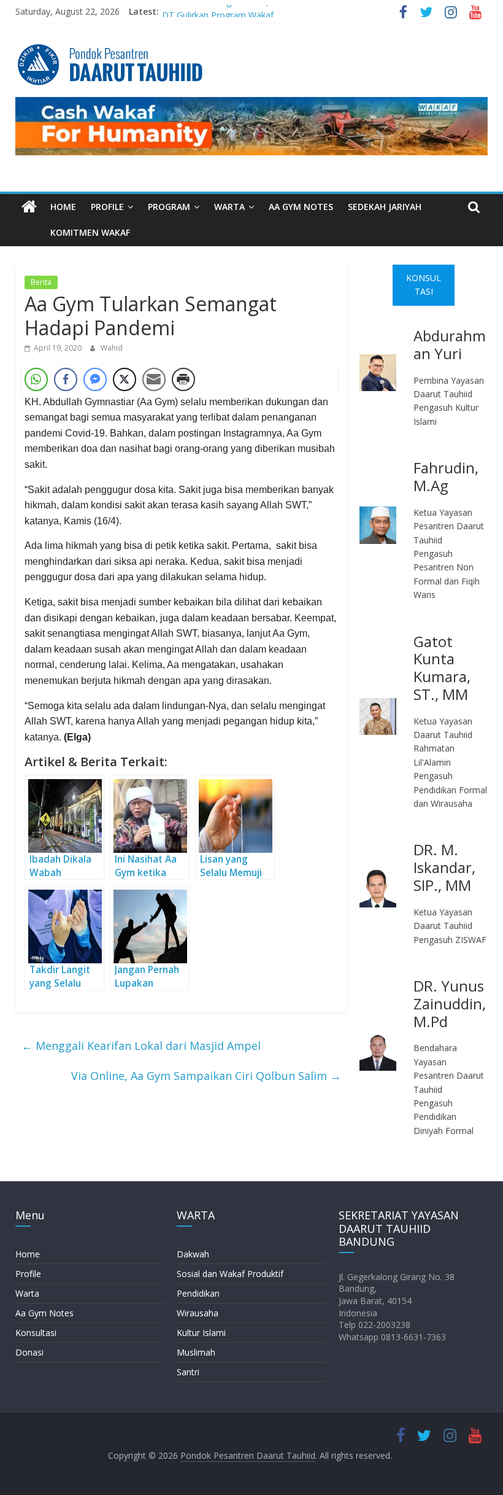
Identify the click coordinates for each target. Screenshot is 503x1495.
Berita (41, 282)
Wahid (112, 348)
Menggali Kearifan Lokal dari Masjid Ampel (141, 1045)
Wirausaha (197, 1313)
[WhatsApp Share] (36, 379)
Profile (28, 1273)
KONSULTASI (423, 284)
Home (27, 1254)
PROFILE (107, 206)
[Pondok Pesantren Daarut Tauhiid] (29, 207)
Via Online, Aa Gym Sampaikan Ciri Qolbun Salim (206, 1075)
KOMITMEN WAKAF (90, 232)
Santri (188, 1372)
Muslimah (196, 1352)
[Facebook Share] (65, 379)
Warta (27, 1293)
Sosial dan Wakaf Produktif (230, 1273)
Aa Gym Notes (44, 1313)
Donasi (29, 1352)
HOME (63, 206)
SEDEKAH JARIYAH (384, 206)
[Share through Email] (154, 379)
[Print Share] (183, 379)
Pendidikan (198, 1293)
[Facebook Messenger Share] (95, 379)
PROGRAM (169, 206)
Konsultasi (35, 1332)
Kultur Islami (201, 1332)
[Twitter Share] (124, 379)
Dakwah (193, 1254)
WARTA (229, 206)
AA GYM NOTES (301, 206)
